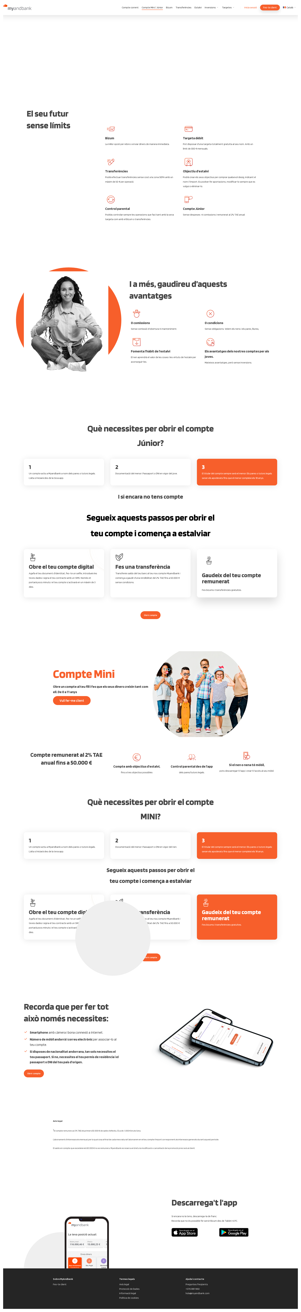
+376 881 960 (193, 1288)
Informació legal (127, 1293)
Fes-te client (59, 1284)
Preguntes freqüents (197, 1284)
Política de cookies (129, 1297)
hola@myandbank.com (197, 1293)
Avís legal (124, 1284)
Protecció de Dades (129, 1288)
